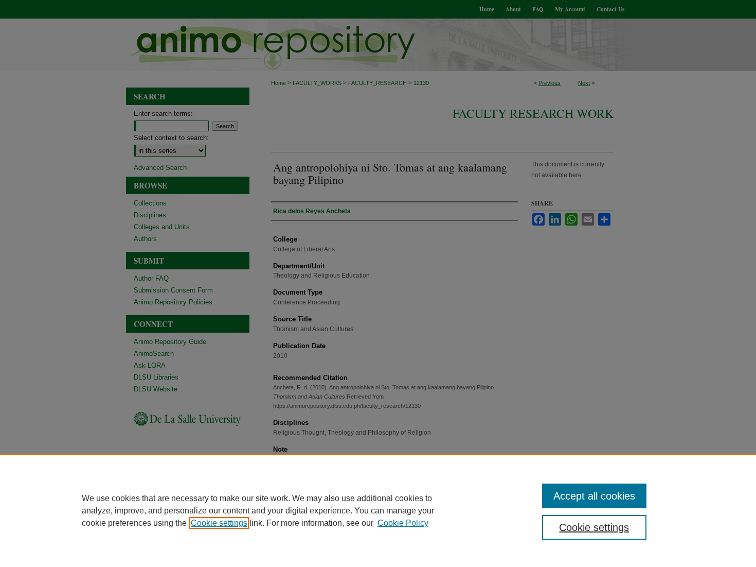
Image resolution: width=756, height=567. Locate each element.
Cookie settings (219, 523)
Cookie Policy (402, 523)
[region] (378, 510)
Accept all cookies (594, 496)
